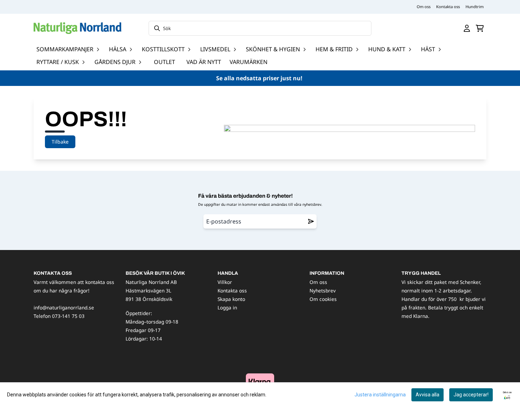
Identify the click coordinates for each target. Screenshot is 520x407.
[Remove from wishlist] (311, 221)
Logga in (227, 307)
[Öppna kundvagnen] (480, 28)
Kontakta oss (448, 6)
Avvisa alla (427, 394)
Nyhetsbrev (323, 290)
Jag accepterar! (471, 394)
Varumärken (248, 62)
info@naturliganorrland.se (64, 307)
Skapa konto (231, 299)
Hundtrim (475, 6)
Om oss (424, 6)
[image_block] (260, 381)
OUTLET (164, 62)
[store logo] (77, 28)
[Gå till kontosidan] (467, 28)
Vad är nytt (203, 62)
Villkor (225, 282)
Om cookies (323, 299)
